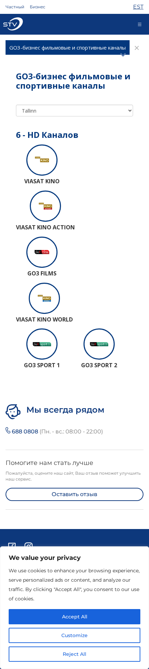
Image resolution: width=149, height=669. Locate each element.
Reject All (74, 654)
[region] (74, 607)
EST (138, 6)
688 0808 (56, 431)
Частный (15, 6)
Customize (74, 635)
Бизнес (37, 6)
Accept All (74, 617)
